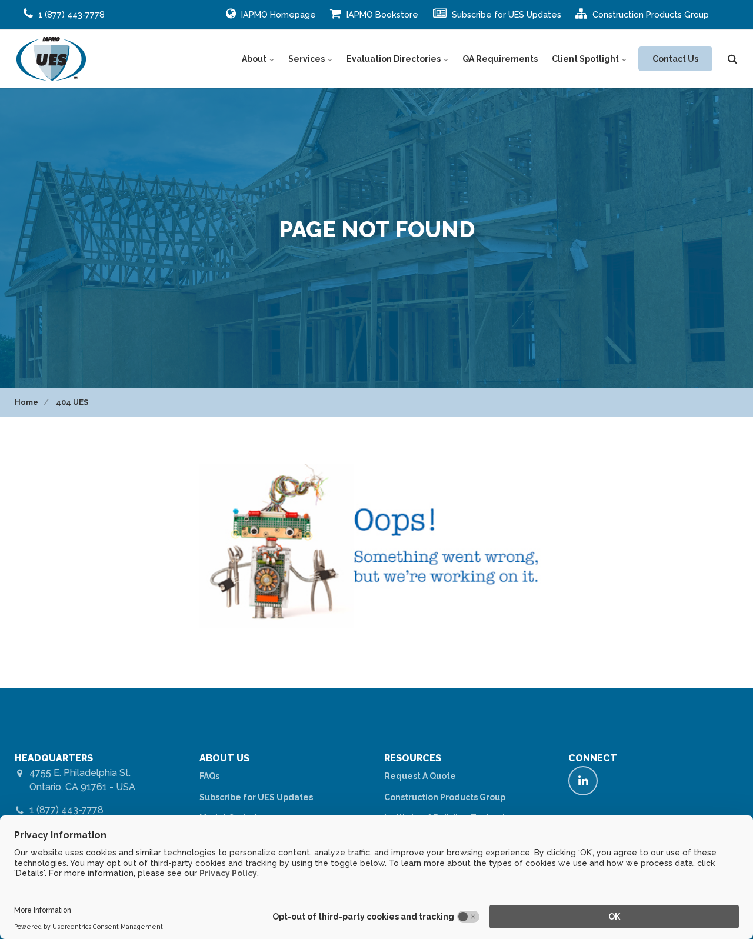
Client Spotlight (586, 59)
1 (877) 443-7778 (66, 809)
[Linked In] (583, 780)
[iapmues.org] (51, 58)
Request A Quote (420, 776)
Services (307, 59)
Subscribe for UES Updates (505, 14)
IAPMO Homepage (277, 14)
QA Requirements (500, 59)
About (255, 59)
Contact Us (675, 59)
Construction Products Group (649, 14)
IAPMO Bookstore (381, 14)
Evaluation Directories (394, 59)
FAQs (209, 776)
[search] (732, 58)
